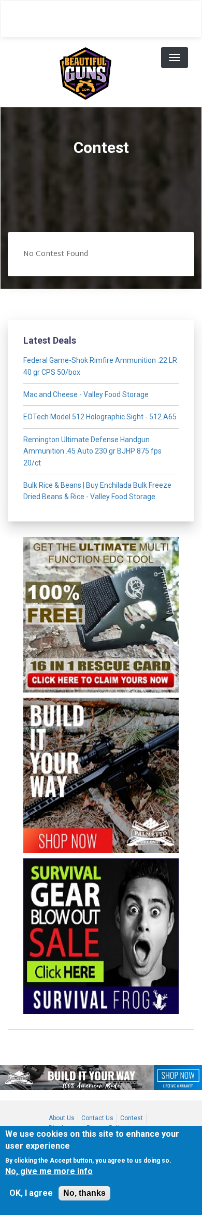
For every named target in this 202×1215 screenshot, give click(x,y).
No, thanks (84, 1193)
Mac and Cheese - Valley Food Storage (86, 394)
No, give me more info (49, 1171)
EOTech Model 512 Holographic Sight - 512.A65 (100, 417)
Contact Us (97, 1118)
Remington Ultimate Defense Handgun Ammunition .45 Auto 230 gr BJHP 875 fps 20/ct (92, 451)
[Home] (85, 72)
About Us (62, 1118)
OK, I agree (31, 1193)
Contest (131, 1118)
